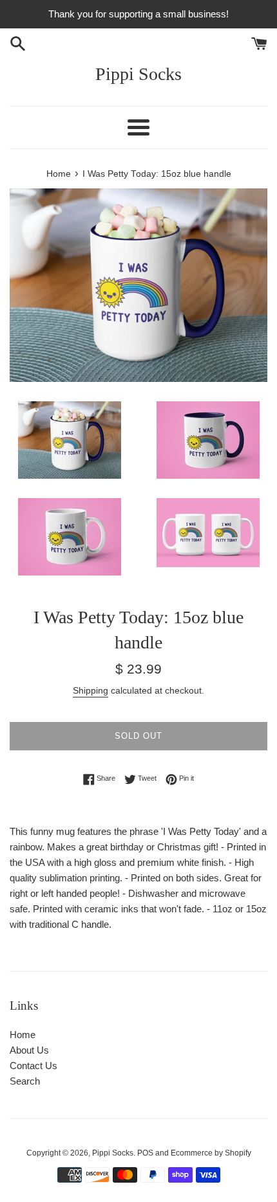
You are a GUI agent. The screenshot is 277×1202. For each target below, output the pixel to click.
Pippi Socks (138, 74)
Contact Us (33, 1065)
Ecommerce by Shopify (211, 1152)
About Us (29, 1050)
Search (25, 1081)
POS (145, 1152)
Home (22, 1034)
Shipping (90, 690)
